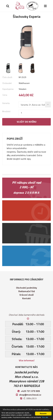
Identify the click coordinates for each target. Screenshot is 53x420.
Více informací (26, 360)
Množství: (6, 111)
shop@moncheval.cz (30, 394)
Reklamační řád (26, 291)
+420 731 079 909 (30, 391)
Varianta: (6, 103)
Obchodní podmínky (26, 287)
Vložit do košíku (26, 121)
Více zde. (45, 417)
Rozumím (43, 413)
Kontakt (26, 298)
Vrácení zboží (26, 295)
